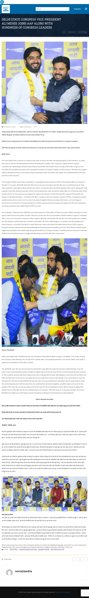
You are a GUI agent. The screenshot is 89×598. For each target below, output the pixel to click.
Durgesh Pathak (43, 549)
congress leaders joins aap (28, 549)
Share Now (8, 559)
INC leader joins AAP (57, 549)
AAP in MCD (13, 549)
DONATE (77, 9)
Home (64, 32)
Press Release (71, 32)
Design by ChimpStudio (63, 592)
